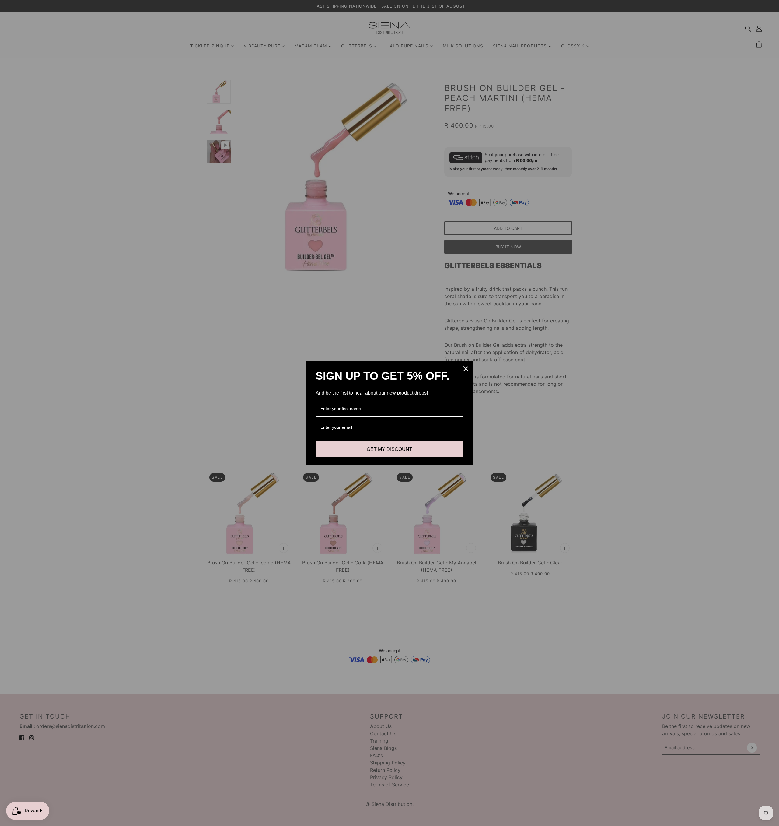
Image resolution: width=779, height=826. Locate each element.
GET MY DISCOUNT (389, 449)
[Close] (466, 368)
